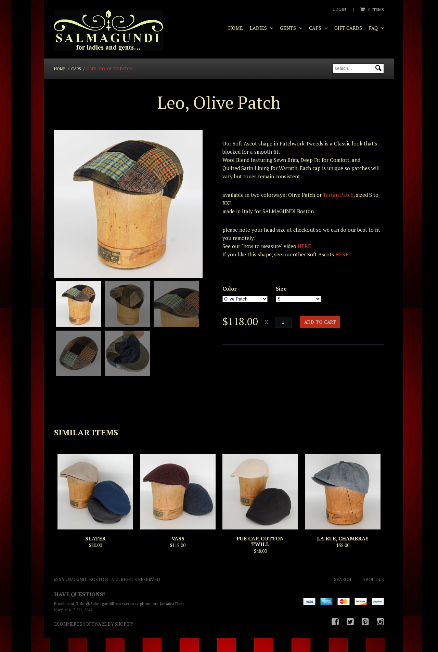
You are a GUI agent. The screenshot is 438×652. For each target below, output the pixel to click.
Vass (177, 538)
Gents (288, 28)
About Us (373, 579)
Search (342, 579)
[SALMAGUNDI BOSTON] (108, 31)
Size (281, 288)
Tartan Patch (338, 194)
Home (235, 28)
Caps (315, 28)
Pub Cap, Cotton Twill (260, 541)
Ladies (259, 28)
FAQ (374, 28)
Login (339, 9)
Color (229, 288)
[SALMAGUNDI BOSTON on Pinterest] (365, 621)
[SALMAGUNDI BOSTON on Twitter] (350, 621)
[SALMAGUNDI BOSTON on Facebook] (335, 621)
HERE (304, 246)
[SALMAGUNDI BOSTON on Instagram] (380, 621)
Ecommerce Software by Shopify (93, 624)
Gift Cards (348, 28)
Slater (95, 538)
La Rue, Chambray (343, 538)
